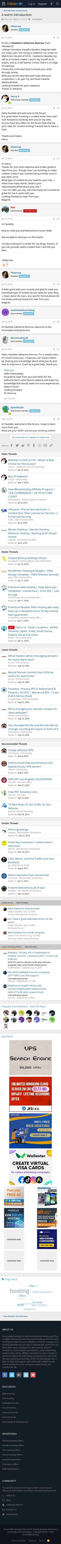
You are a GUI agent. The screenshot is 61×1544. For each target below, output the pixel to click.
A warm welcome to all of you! (26, 887)
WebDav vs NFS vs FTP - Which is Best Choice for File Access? (31, 462)
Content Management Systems (22, 914)
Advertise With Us (14, 1504)
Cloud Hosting (9, 1407)
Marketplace (12, 1514)
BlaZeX (11, 637)
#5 (58, 284)
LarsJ (10, 577)
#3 (58, 158)
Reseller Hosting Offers (31, 617)
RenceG (11, 849)
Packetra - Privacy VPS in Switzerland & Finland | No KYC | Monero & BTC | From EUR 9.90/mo (33, 956)
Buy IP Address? (18, 476)
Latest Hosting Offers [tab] (12, 946)
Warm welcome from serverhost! (28, 875)
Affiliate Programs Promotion (34, 499)
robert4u (12, 540)
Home (41, 1540)
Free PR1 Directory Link (22, 792)
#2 (58, 108)
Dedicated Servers (10, 1403)
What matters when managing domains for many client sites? (33, 657)
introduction (37, 19)
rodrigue (12, 832)
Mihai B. (11, 769)
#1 (58, 37)
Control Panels (9, 1417)
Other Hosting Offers (24, 519)
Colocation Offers (24, 782)
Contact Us (11, 1509)
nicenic (11, 662)
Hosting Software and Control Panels (35, 561)
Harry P (15, 96)
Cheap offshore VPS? (21, 750)
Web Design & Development (15, 1421)
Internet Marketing (24, 811)
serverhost (13, 878)
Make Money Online (20, 865)
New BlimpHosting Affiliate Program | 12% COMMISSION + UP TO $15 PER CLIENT (31, 492)
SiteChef (11, 795)
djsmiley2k (17, 407)
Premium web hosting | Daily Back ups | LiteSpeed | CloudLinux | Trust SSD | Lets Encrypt (33, 590)
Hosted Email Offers (11, 1459)
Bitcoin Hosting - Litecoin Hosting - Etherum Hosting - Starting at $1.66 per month (32, 533)
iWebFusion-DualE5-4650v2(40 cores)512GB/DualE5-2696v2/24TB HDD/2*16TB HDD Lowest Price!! (27, 989)
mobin (11, 519)
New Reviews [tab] (31, 946)
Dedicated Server (16, 928)
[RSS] (48, 1540)
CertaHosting (14, 597)
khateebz (12, 890)
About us (32, 1540)
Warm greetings (18, 829)
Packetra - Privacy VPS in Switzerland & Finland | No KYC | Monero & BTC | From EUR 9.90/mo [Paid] (33, 692)
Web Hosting (21, 479)
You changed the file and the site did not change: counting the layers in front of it (33, 727)
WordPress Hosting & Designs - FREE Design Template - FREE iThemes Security (33, 572)
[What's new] (51, 4)
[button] (3, 4)
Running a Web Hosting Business (23, 938)
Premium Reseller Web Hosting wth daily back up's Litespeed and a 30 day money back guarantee (33, 610)
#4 (58, 218)
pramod (11, 811)
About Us (10, 1495)
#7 (58, 349)
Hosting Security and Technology (30, 467)
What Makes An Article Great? (24, 908)
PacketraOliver (14, 699)
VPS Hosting (26, 753)
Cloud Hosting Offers (12, 1454)
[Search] (57, 4)
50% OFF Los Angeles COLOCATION (30, 779)
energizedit (13, 561)
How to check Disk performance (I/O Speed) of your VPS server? (30, 764)
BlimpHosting (14, 499)
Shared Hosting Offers (27, 540)
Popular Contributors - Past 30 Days (24, 1006)
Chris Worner (14, 732)
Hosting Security (10, 1412)
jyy (9, 865)
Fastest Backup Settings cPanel (27, 558)
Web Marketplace (10, 1468)
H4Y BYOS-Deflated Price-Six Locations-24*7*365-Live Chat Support (29, 974)
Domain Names (22, 662)
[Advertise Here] (14, 1239)
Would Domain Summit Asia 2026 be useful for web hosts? (30, 674)
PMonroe (7, 19)
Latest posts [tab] (7, 902)
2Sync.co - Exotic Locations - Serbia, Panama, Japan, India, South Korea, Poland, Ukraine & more (33, 631)
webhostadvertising (23, 310)
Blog (8, 1500)
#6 (58, 321)
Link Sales (21, 795)
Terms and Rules (19, 1540)
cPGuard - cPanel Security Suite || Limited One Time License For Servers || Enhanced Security (33, 513)
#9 (58, 419)
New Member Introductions (29, 832)
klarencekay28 (19, 337)
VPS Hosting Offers (24, 637)
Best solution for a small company (26, 932)
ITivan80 (12, 782)
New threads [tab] (22, 902)
